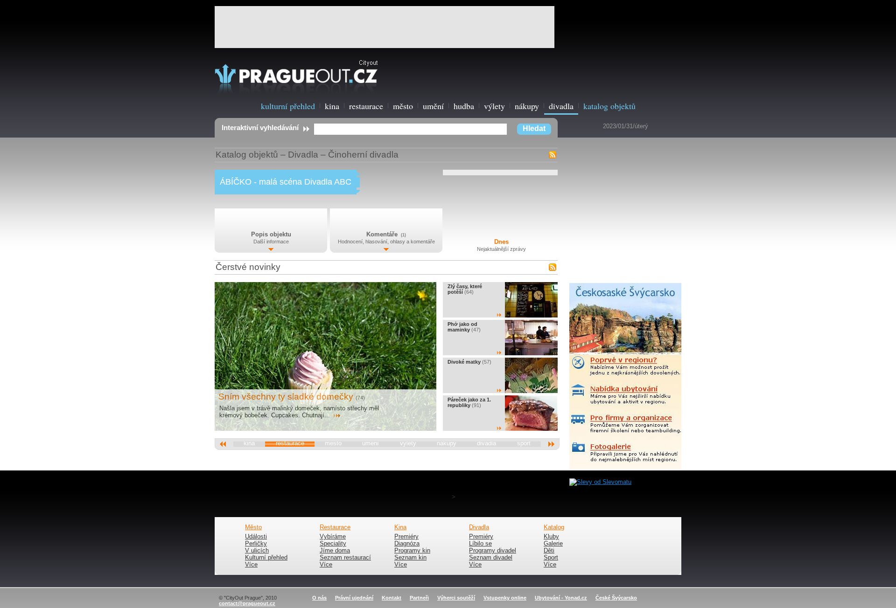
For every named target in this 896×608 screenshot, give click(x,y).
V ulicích (257, 550)
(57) (486, 362)
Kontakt (391, 598)
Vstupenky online (504, 598)
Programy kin (412, 550)
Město (253, 527)
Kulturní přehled (266, 557)
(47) (476, 329)
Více (251, 564)
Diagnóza (407, 543)
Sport (551, 557)
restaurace (366, 105)
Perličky (256, 543)
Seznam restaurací (345, 557)
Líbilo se (480, 543)
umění (433, 105)
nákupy (527, 105)
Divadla (303, 154)
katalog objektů (609, 105)
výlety (494, 105)
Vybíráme (333, 536)
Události (256, 536)
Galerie (553, 543)
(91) (476, 405)
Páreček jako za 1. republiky (469, 402)
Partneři (419, 598)
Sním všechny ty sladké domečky (285, 396)
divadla (561, 105)
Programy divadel (492, 550)
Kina (400, 527)
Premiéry (406, 536)
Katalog (554, 527)
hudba (464, 105)
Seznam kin (410, 557)
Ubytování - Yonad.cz (561, 598)
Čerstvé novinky (248, 267)
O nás (319, 598)
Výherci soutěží (456, 598)
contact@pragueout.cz (247, 603)
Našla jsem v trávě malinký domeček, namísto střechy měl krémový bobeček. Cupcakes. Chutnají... (299, 412)
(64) (469, 292)
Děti (549, 550)
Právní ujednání (354, 598)
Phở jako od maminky (462, 326)
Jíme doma (335, 550)
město (403, 105)
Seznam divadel (490, 557)
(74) (360, 398)
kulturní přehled (288, 105)
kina (332, 105)
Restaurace (335, 527)
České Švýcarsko (616, 598)
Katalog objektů (247, 154)
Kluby (551, 536)
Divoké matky (464, 362)
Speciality (333, 543)
